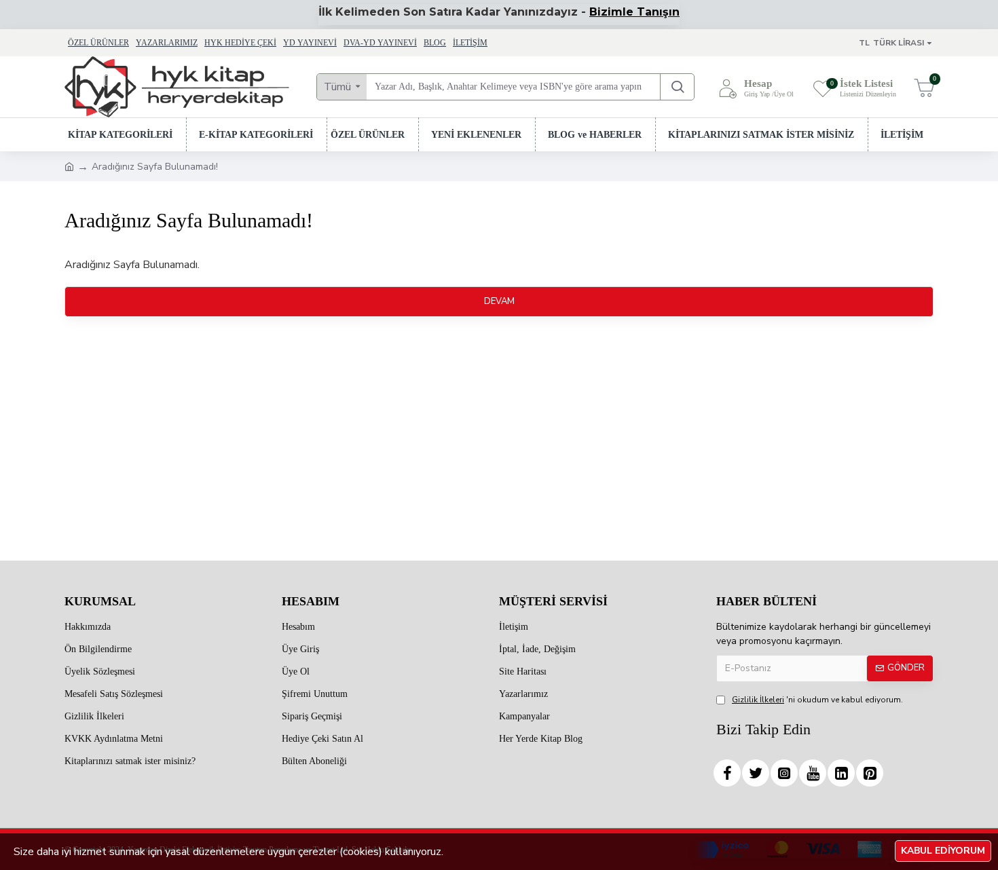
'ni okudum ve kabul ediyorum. (817, 699)
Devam (499, 301)
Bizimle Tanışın (634, 11)
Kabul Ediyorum (943, 850)
